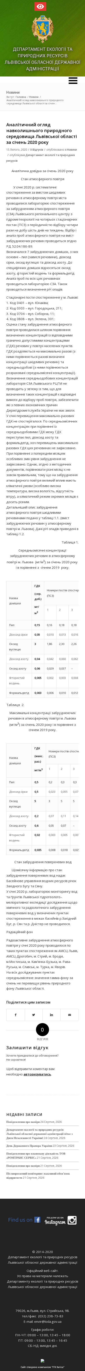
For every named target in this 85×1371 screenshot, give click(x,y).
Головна (21, 96)
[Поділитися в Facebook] (15, 1015)
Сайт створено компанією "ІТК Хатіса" (42, 1367)
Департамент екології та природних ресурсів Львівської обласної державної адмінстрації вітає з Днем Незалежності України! (39, 1134)
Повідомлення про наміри (23, 1122)
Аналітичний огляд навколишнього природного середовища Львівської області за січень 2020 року (41, 133)
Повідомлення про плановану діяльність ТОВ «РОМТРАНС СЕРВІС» (35, 1156)
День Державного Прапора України (29, 1146)
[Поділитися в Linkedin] (51, 1015)
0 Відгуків (36, 149)
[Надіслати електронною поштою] (69, 1015)
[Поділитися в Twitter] (33, 1015)
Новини (13, 92)
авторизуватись (37, 1074)
